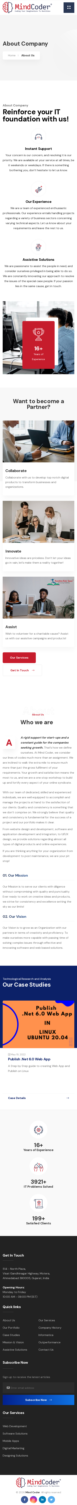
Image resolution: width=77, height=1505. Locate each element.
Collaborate (16, 470)
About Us (9, 1320)
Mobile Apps (11, 1441)
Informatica (45, 1335)
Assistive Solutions (15, 1350)
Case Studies (11, 1335)
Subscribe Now (36, 1400)
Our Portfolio (11, 1328)
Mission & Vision (13, 1342)
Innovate (13, 551)
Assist (11, 626)
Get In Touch (20, 670)
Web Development (15, 1426)
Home (12, 55)
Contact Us (46, 1350)
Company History (49, 1328)
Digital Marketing (13, 1448)
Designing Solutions (15, 1455)
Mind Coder (32, 1492)
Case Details (17, 1098)
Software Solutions (15, 1433)
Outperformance (49, 1342)
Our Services (19, 657)
